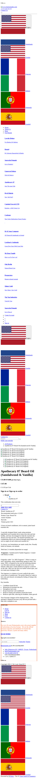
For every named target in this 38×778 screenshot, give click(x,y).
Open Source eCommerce (28, 776)
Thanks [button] (28, 642)
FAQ (6, 616)
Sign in (7, 323)
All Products (8, 444)
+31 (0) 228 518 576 (6, 8)
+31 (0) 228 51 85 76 (11, 653)
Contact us (8, 617)
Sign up (7, 612)
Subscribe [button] (22, 642)
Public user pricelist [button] (7, 440)
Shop (6, 614)
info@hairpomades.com (12, 651)
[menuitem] (6, 127)
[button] (6, 507)
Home (6, 609)
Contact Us (4, 10)
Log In (7, 610)
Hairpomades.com (6, 645)
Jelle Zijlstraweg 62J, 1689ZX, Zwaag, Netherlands (21, 649)
